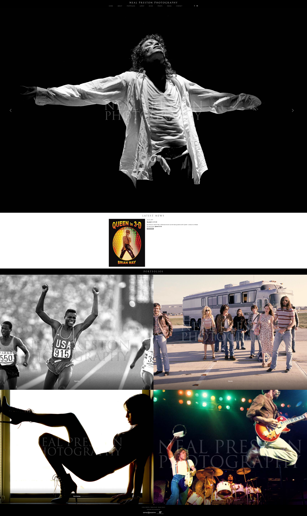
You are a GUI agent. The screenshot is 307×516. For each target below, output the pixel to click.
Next (294, 110)
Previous (12, 110)
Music (230, 496)
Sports (76, 381)
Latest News (153, 215)
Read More (150, 228)
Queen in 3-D (152, 222)
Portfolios (154, 271)
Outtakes (76, 496)
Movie (230, 381)
